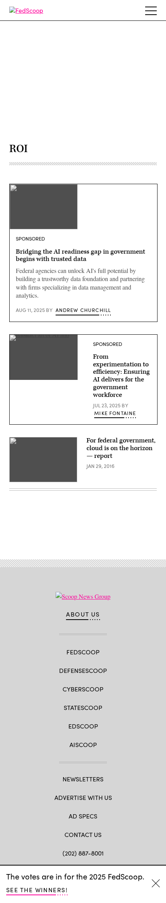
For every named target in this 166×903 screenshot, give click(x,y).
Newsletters (83, 779)
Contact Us (83, 834)
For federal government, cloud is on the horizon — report (121, 448)
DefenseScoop (83, 670)
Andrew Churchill (83, 310)
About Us (83, 614)
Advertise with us (83, 797)
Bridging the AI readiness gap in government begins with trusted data (80, 255)
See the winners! (37, 890)
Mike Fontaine (115, 413)
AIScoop (83, 744)
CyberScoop (83, 689)
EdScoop (83, 726)
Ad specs (83, 816)
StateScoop (83, 707)
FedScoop (83, 652)
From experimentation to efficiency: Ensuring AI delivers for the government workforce (121, 375)
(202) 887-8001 (83, 853)
